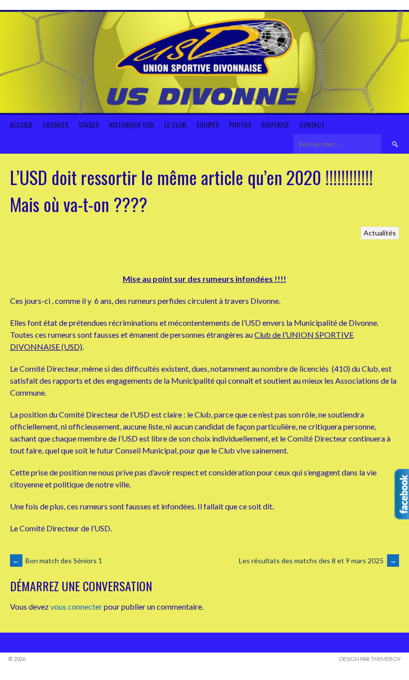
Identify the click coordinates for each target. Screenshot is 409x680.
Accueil (21, 124)
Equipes (208, 124)
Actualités (380, 232)
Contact (312, 124)
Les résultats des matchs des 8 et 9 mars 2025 (318, 560)
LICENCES (55, 124)
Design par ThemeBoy (370, 659)
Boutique (275, 124)
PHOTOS (240, 124)
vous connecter (76, 606)
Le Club (175, 124)
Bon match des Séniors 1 (57, 560)
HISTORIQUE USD (131, 124)
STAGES (88, 124)
